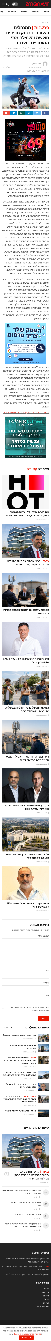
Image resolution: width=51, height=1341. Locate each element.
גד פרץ (34, 64)
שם (47, 970)
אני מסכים (26, 1337)
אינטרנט (35, 12)
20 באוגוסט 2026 (41, 862)
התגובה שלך (43, 936)
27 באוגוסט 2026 (41, 519)
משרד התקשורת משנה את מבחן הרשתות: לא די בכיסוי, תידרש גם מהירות (19, 1099)
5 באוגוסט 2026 (29, 1105)
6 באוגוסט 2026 (29, 1090)
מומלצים (6, 1027)
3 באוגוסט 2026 (29, 1114)
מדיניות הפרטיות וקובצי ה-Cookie (27, 1334)
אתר (47, 995)
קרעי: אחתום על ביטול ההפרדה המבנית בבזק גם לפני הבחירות (31, 1175)
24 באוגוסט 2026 (41, 715)
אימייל (46, 983)
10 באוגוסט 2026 (28, 1078)
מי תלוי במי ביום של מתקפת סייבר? (20, 1111)
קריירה (46, 1303)
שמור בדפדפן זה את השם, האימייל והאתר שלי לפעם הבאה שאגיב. (29, 1009)
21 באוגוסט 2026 (41, 813)
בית (48, 22)
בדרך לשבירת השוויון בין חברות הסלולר (19, 1035)
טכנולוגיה (12, 12)
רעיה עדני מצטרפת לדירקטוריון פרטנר (26, 1214)
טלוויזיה (24, 12)
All (12, 1027)
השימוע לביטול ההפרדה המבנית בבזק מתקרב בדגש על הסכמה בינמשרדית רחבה (19, 1060)
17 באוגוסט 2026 (28, 1038)
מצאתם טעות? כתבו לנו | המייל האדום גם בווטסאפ (26, 412)
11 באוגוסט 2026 (28, 1066)
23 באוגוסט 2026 (41, 764)
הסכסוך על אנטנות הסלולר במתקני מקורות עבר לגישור (27, 1274)
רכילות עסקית (43, 1306)
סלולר (46, 12)
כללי (42, 22)
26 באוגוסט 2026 (41, 617)
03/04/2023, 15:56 (36, 68)
